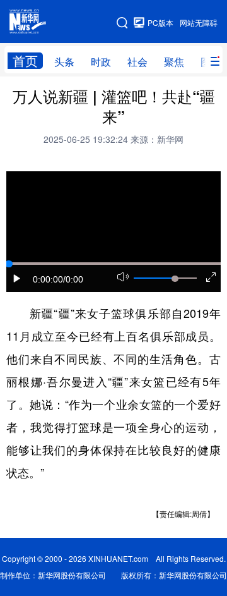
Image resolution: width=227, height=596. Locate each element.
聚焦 (174, 61)
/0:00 (73, 279)
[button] (17, 278)
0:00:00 (48, 279)
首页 (25, 60)
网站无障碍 (199, 22)
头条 (64, 61)
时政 (101, 61)
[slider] (175, 279)
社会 (137, 61)
